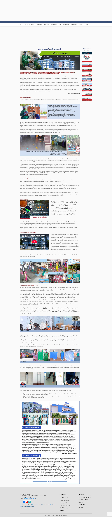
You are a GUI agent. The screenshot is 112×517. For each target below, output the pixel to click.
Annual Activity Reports (66, 508)
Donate (81, 507)
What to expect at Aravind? (85, 497)
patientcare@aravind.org (30, 498)
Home (19, 24)
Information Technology (66, 505)
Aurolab (62, 503)
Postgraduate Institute (84, 500)
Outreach (63, 498)
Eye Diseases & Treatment (84, 495)
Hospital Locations (65, 495)
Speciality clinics (64, 497)
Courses (81, 502)
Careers (81, 24)
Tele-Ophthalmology (65, 500)
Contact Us (87, 24)
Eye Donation (82, 505)
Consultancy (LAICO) (65, 502)
